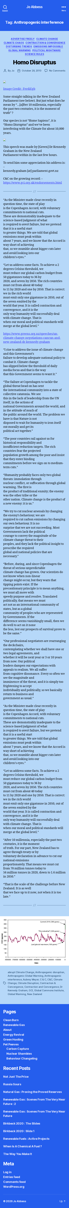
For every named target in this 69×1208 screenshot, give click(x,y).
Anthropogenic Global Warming (25, 975)
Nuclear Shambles (19, 1053)
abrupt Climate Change (21, 972)
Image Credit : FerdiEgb (19, 89)
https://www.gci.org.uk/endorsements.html (32, 183)
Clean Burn (10, 1020)
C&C (49, 979)
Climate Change (47, 38)
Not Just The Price (16, 1076)
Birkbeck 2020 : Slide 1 (18, 1131)
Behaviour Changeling (21, 1058)
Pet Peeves (10, 1044)
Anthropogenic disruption (49, 972)
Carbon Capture (17, 1048)
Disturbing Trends (19, 46)
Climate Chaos (14, 42)
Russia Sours (12, 1084)
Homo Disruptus (34, 62)
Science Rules (34, 54)
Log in (7, 1172)
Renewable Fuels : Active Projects (26, 1138)
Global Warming (19, 50)
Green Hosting (13, 1039)
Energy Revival (13, 1034)
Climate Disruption (28, 983)
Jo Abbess (34, 7)
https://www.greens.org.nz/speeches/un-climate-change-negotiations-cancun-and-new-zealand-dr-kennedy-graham (32, 338)
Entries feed (11, 1177)
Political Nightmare (46, 50)
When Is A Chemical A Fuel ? (22, 1146)
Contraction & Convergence (45, 42)
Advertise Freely (22, 38)
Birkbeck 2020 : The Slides (21, 1123)
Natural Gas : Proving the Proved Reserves (32, 1092)
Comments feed (14, 1182)
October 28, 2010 (31, 70)
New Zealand (34, 994)
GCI (31, 990)
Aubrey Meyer (31, 979)
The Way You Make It (17, 1154)
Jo (12, 70)
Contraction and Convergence (41, 986)
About (7, 1029)
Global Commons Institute (49, 990)
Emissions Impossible (48, 46)
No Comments (57, 70)
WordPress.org (13, 1186)
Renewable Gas (14, 1025)
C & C (43, 979)
